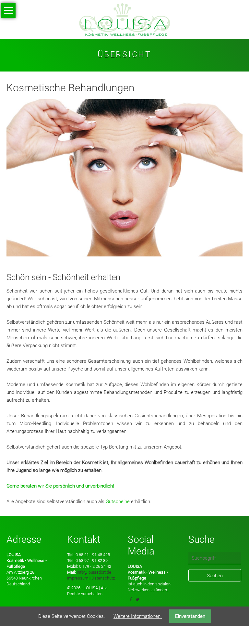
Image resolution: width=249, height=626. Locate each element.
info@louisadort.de (94, 572)
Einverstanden (190, 616)
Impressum (78, 578)
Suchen (215, 576)
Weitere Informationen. (137, 616)
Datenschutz (103, 578)
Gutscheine (118, 501)
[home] (124, 19)
